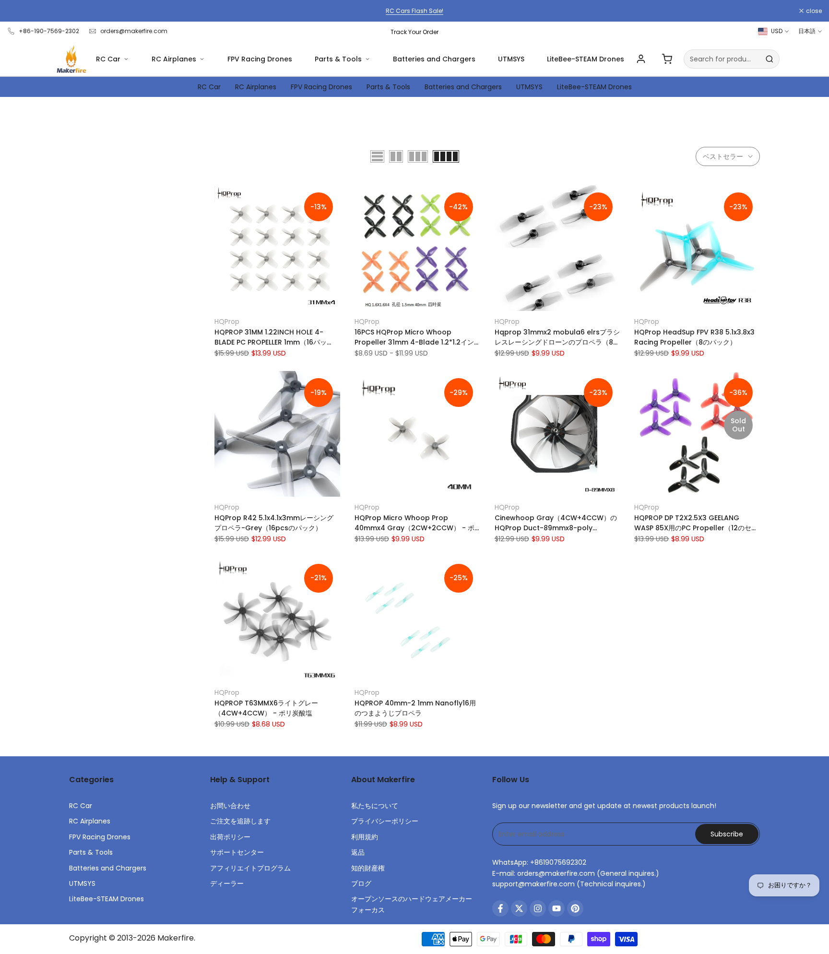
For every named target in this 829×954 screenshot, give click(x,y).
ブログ (361, 883)
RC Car (108, 59)
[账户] (641, 59)
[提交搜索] (769, 59)
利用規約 (364, 837)
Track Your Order (414, 32)
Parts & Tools (338, 59)
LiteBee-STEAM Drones (585, 59)
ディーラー (227, 883)
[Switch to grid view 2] (396, 156)
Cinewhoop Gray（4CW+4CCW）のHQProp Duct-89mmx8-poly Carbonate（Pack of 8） (556, 523)
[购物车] (667, 59)
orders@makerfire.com (133, 31)
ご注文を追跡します (240, 821)
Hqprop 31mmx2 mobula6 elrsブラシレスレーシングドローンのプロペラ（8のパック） (557, 337)
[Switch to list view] (377, 156)
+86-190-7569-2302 (49, 31)
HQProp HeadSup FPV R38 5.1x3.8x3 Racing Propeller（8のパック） (694, 337)
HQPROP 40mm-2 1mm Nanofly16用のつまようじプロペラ (415, 708)
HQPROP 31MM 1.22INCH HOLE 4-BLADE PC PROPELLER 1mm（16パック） (270, 337)
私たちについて (374, 806)
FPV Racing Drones (259, 59)
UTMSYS (511, 59)
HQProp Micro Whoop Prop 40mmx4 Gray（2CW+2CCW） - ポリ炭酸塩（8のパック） (414, 523)
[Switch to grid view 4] (446, 156)
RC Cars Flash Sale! (414, 11)
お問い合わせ (230, 806)
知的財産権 (368, 868)
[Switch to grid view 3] (418, 156)
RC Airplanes (174, 59)
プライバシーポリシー (384, 821)
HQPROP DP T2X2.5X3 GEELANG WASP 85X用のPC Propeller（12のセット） (696, 523)
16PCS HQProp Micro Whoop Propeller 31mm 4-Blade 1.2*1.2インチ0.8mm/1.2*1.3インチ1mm (414, 337)
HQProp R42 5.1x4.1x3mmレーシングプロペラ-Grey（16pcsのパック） (273, 523)
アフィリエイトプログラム (250, 868)
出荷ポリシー (230, 837)
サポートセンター (237, 852)
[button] (219, 196)
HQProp (226, 321)
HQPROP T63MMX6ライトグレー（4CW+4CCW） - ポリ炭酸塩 (266, 708)
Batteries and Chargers (434, 59)
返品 (358, 852)
